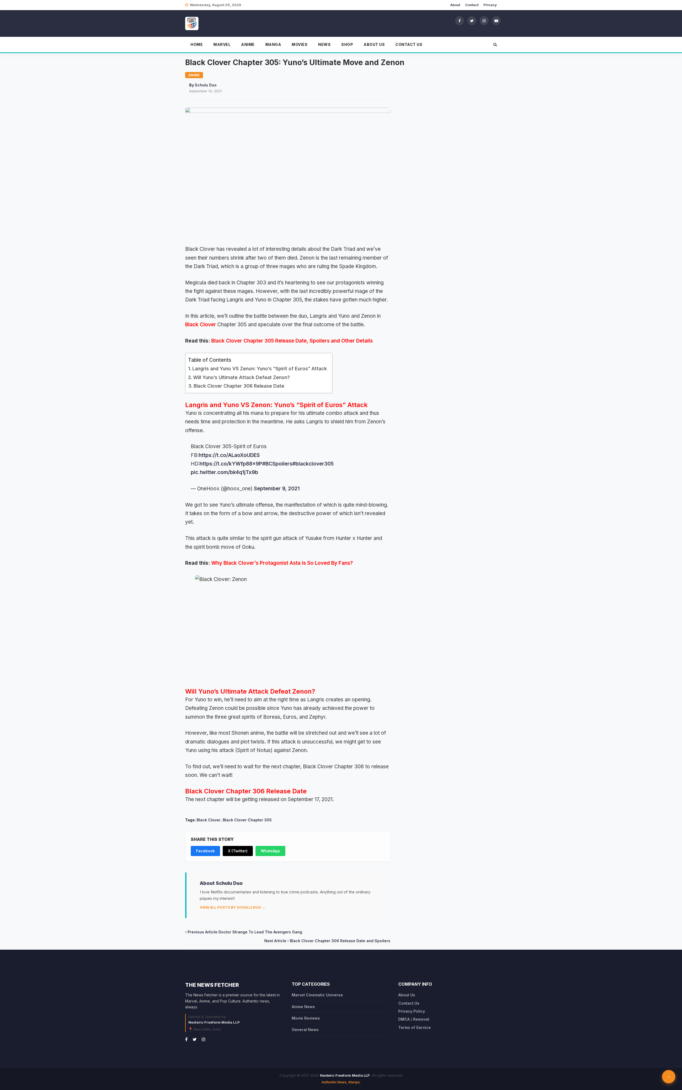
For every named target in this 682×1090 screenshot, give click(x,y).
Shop (347, 44)
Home (196, 44)
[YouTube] (496, 20)
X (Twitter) (237, 851)
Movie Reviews (306, 1018)
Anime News (303, 1006)
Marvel (221, 44)
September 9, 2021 (277, 489)
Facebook (205, 851)
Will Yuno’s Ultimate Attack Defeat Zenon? (241, 377)
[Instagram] (484, 20)
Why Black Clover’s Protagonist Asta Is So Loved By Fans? (282, 563)
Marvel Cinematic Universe (317, 995)
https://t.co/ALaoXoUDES (229, 455)
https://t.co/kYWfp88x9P (231, 464)
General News (305, 1029)
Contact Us (408, 44)
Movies (299, 44)
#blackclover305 (313, 464)
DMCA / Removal (413, 1019)
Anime (248, 44)
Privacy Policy (411, 1011)
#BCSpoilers (277, 464)
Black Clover (200, 324)
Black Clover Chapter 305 (247, 820)
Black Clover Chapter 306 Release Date (239, 386)
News (324, 44)
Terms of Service (414, 1027)
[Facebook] (459, 20)
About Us (374, 44)
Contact (471, 5)
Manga (273, 44)
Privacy (490, 5)
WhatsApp (270, 851)
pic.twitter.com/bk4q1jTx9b (224, 472)
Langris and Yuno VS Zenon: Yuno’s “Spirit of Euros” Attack (259, 368)
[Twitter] (471, 20)
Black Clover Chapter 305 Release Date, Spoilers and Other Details (292, 341)
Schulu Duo (206, 85)
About (455, 5)
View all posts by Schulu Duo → (232, 907)
